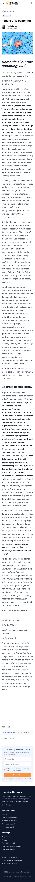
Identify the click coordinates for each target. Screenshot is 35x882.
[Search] (31, 3)
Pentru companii (8, 827)
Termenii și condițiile (22, 769)
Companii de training (9, 821)
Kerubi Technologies (24, 876)
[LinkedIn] (9, 805)
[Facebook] (3, 805)
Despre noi (6, 837)
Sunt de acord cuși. (17, 769)
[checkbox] (4, 769)
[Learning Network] (12, 3)
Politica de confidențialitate (14, 770)
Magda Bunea (12, 26)
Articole (4, 814)
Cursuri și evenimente (10, 818)
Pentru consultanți (8, 824)
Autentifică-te (7, 732)
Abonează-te (17, 775)
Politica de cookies (8, 849)
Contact (4, 840)
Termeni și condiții (8, 843)
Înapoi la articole (9, 11)
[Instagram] (6, 805)
